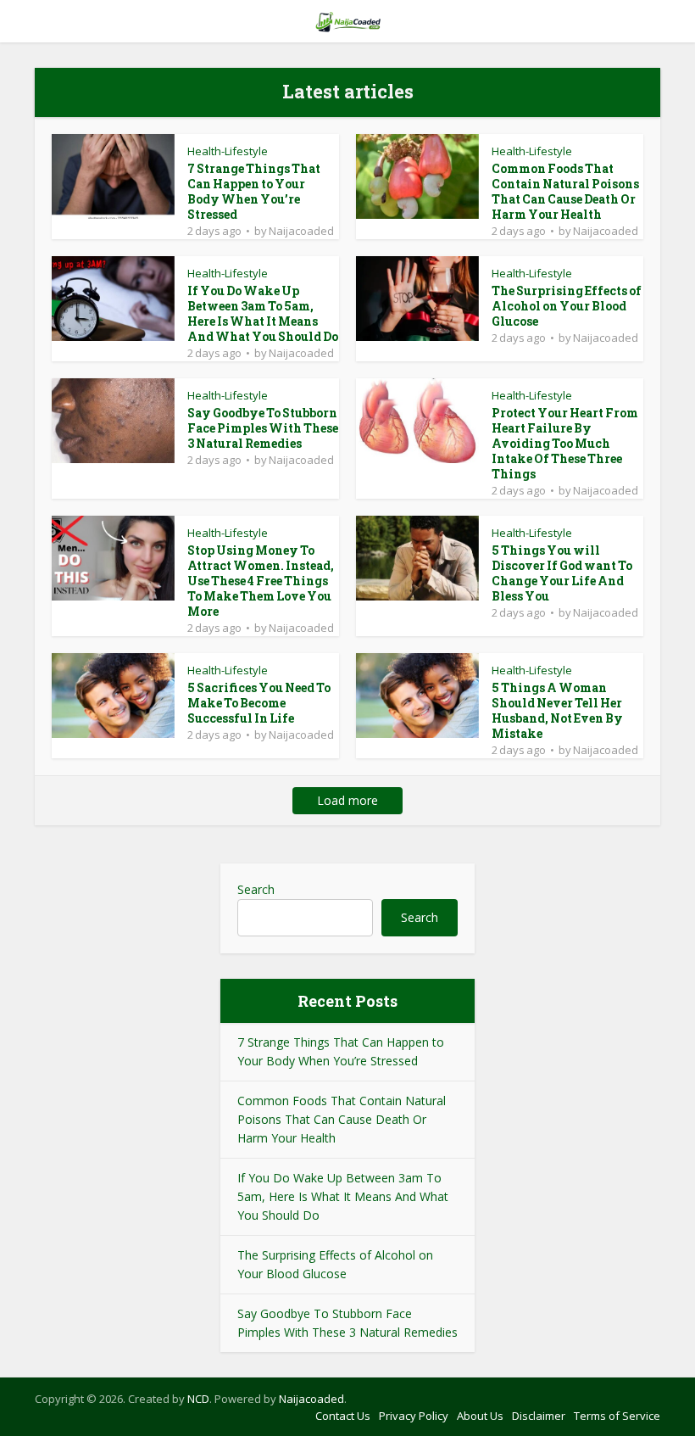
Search (256, 889)
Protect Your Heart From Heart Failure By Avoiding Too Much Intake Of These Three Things (565, 443)
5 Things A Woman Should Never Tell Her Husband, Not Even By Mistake (557, 710)
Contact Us (342, 1415)
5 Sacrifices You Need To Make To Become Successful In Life (259, 702)
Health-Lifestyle (227, 151)
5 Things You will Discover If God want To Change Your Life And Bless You (562, 573)
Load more (347, 800)
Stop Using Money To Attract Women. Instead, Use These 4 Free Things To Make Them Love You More (260, 580)
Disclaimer (538, 1415)
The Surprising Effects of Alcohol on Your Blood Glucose (567, 305)
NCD (198, 1398)
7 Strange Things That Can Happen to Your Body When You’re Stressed (253, 191)
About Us (480, 1415)
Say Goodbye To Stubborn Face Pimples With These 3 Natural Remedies (262, 428)
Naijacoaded (301, 230)
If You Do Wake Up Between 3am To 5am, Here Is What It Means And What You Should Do (262, 313)
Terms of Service (617, 1415)
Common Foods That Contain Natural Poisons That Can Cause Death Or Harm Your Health (565, 191)
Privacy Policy (413, 1415)
